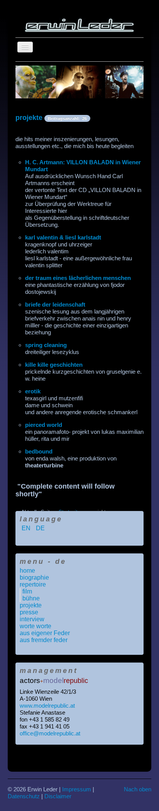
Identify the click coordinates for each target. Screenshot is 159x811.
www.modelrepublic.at (47, 705)
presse (29, 612)
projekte (28, 117)
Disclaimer (57, 796)
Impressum (76, 789)
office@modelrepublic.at (50, 733)
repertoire (33, 584)
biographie (34, 577)
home (27, 570)
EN (27, 528)
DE (40, 528)
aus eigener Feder (45, 633)
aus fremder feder (44, 640)
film (27, 591)
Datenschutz (24, 796)
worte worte (35, 626)
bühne (31, 598)
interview (32, 619)
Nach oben (137, 789)
